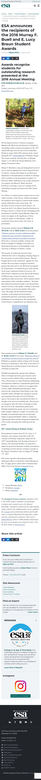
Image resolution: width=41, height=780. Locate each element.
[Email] (17, 58)
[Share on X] (12, 58)
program (17, 488)
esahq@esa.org (11, 740)
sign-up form (8, 564)
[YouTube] (26, 722)
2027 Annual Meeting (10, 745)
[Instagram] (20, 722)
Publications (7, 752)
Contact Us (36, 1)
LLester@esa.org (7, 91)
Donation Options (9, 767)
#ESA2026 (10, 620)
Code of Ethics (8, 762)
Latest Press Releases (10, 747)
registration (14, 490)
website (19, 485)
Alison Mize (14, 53)
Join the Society (9, 760)
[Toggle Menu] (39, 6)
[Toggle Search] (35, 6)
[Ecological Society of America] (5, 5)
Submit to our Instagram (20, 696)
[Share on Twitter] (8, 58)
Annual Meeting (18, 155)
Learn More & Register (13, 667)
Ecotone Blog (8, 592)
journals (7, 512)
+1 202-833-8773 (15, 575)
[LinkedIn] (10, 722)
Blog (10, 14)
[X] (31, 722)
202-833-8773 (11, 738)
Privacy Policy (33, 773)
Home (3, 14)
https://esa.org (20, 524)
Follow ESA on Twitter (11, 594)
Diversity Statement (10, 757)
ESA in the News (9, 590)
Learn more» (33, 612)
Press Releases (19, 14)
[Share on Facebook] (3, 58)
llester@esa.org (27, 466)
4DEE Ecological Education (12, 755)
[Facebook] (15, 722)
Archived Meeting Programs (12, 750)
